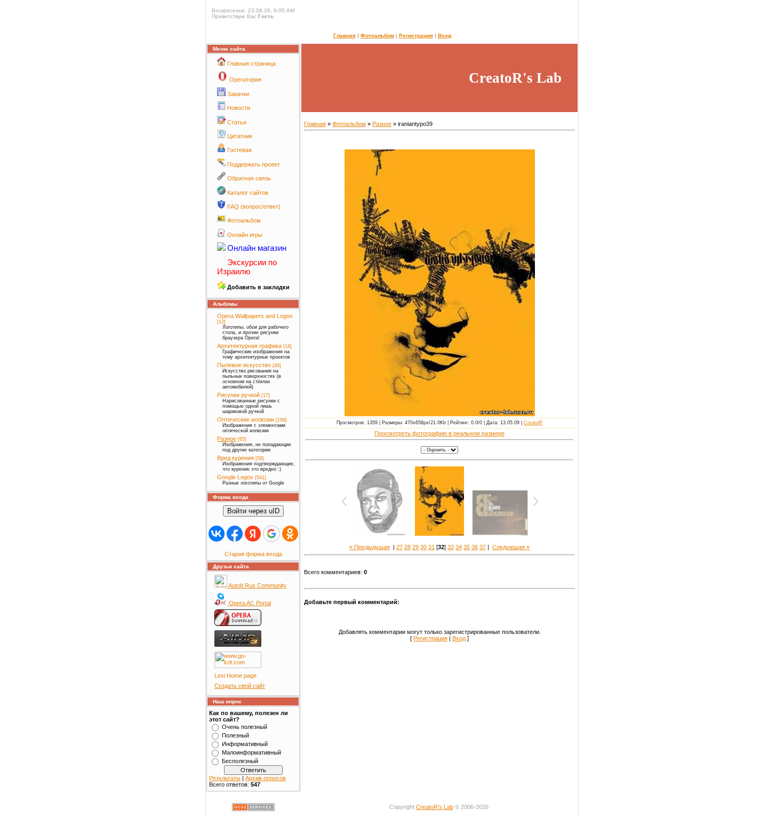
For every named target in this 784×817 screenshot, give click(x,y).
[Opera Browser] (237, 624)
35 (466, 547)
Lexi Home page (235, 675)
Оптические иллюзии (245, 419)
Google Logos (235, 477)
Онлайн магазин (256, 247)
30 (423, 547)
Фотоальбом (377, 35)
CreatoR (533, 422)
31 (431, 547)
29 (415, 547)
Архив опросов (265, 778)
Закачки (238, 94)
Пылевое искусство (244, 365)
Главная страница (251, 63)
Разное (226, 438)
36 (474, 547)
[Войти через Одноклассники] (290, 534)
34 (458, 547)
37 (482, 547)
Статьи (236, 122)
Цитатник (239, 136)
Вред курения (235, 458)
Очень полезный (244, 727)
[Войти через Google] (271, 533)
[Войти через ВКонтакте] (217, 534)
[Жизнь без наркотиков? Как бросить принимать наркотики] (237, 666)
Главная (344, 35)
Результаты (225, 778)
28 (407, 547)
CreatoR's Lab (434, 807)
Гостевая (239, 150)
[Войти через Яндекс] (253, 534)
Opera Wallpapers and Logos (255, 316)
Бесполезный (240, 761)
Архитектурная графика (249, 346)
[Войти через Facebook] (235, 534)
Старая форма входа (253, 554)
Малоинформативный (251, 752)
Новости (238, 108)
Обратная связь (249, 178)
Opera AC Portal (249, 603)
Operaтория (245, 79)
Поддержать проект (253, 164)
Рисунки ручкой (238, 395)
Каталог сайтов (247, 192)
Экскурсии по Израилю (247, 267)
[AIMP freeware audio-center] (237, 644)
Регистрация (416, 35)
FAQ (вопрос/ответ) (254, 206)
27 (399, 547)
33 (450, 547)
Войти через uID (253, 511)
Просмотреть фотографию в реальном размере (439, 433)
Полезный (235, 735)
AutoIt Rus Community (256, 585)
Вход (444, 35)
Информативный (245, 744)
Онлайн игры (244, 235)
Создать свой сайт (239, 686)
